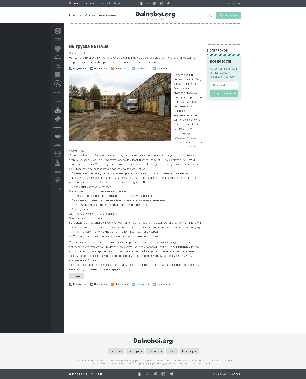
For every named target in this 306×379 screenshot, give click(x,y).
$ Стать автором (232, 3)
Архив (99, 373)
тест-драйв (135, 351)
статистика (155, 351)
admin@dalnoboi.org (111, 3)
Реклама (90, 3)
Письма (76, 276)
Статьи (90, 15)
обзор (172, 351)
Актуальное (107, 15)
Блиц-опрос (189, 351)
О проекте (75, 3)
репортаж (116, 351)
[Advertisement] (135, 311)
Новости (75, 15)
